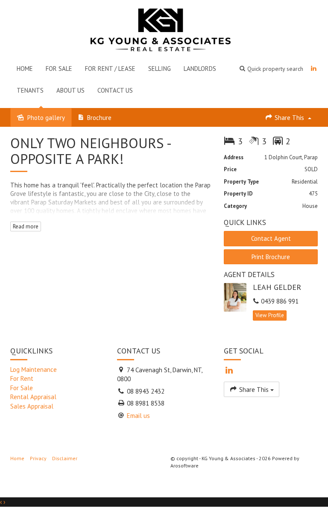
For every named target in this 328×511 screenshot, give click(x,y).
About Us (70, 90)
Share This (289, 118)
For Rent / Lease (110, 68)
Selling (159, 68)
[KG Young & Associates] (161, 28)
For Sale (59, 68)
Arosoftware (184, 465)
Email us (138, 416)
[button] (271, 68)
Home (25, 68)
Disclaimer (64, 458)
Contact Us (115, 90)
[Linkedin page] (314, 68)
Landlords (200, 68)
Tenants (30, 90)
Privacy (38, 458)
